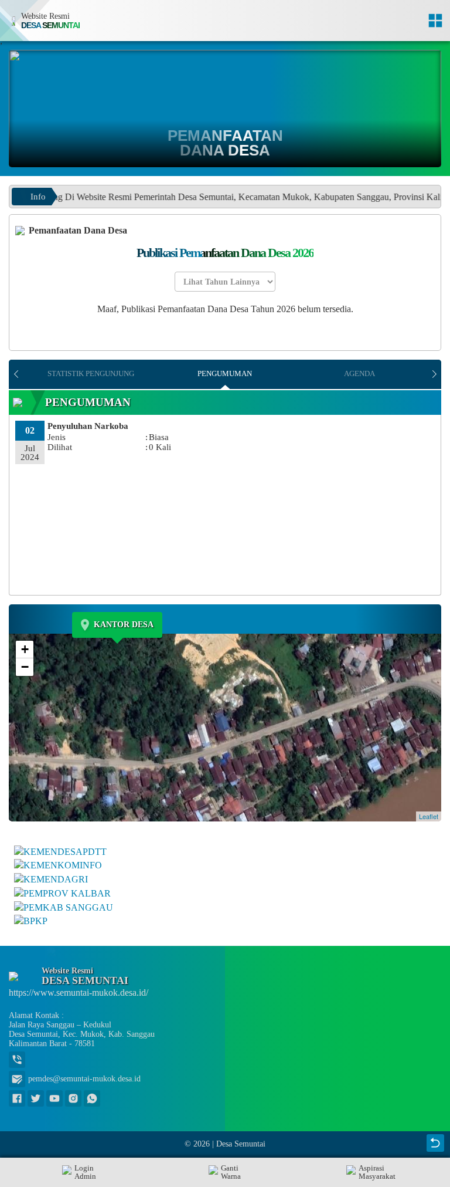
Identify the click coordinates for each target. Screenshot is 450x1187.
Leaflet (428, 816)
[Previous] (16, 374)
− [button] (25, 667)
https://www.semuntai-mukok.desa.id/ (78, 992)
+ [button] (25, 649)
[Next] (434, 374)
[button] (225, 1172)
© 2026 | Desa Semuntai (225, 1143)
